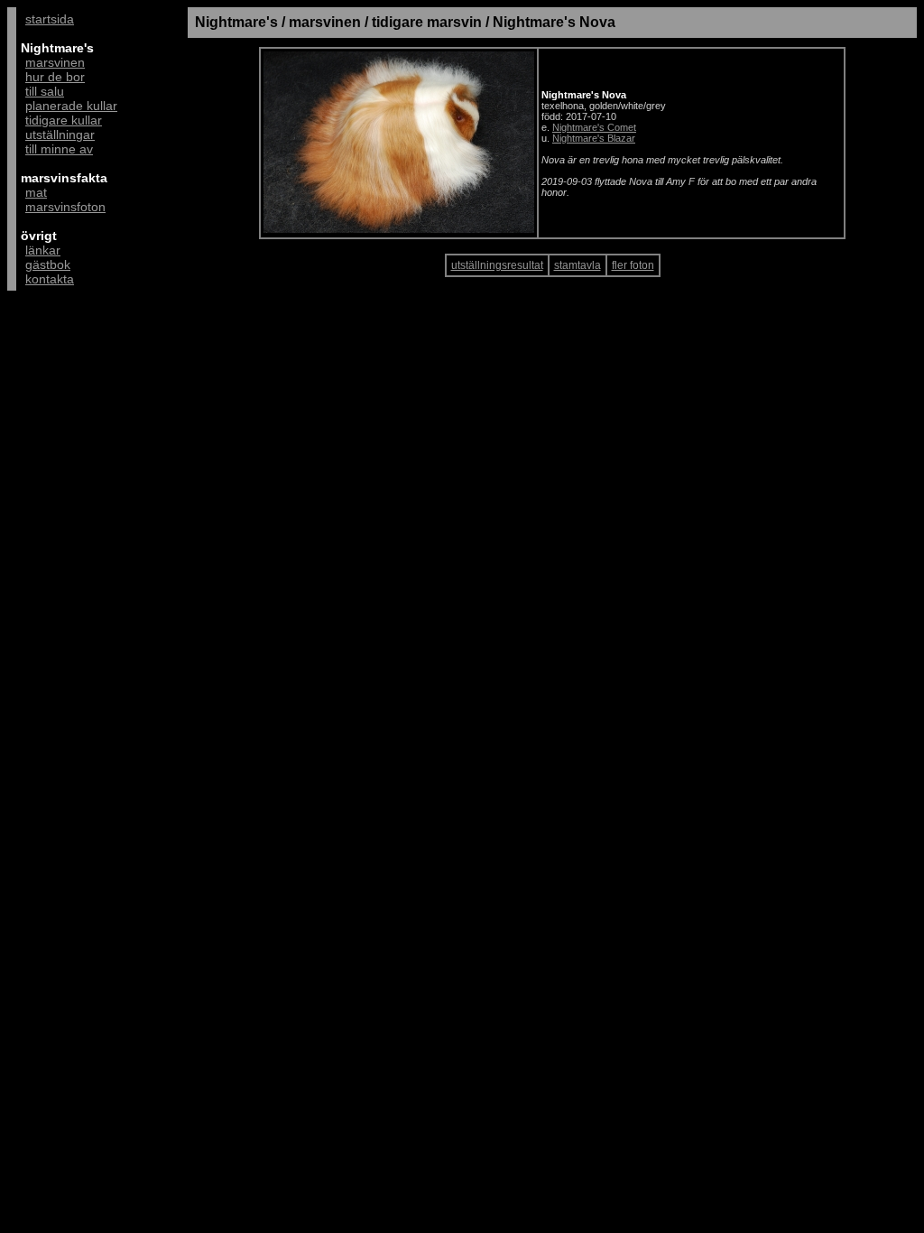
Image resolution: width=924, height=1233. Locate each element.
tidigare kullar (63, 120)
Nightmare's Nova (554, 22)
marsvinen (55, 62)
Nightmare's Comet (594, 127)
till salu (44, 91)
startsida (49, 19)
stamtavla (577, 265)
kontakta (49, 279)
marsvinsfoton (65, 206)
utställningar (60, 134)
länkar (42, 250)
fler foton (633, 265)
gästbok (47, 264)
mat (36, 192)
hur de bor (55, 77)
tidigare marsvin (427, 22)
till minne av (59, 149)
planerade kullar (71, 105)
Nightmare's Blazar (593, 138)
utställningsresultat (497, 265)
